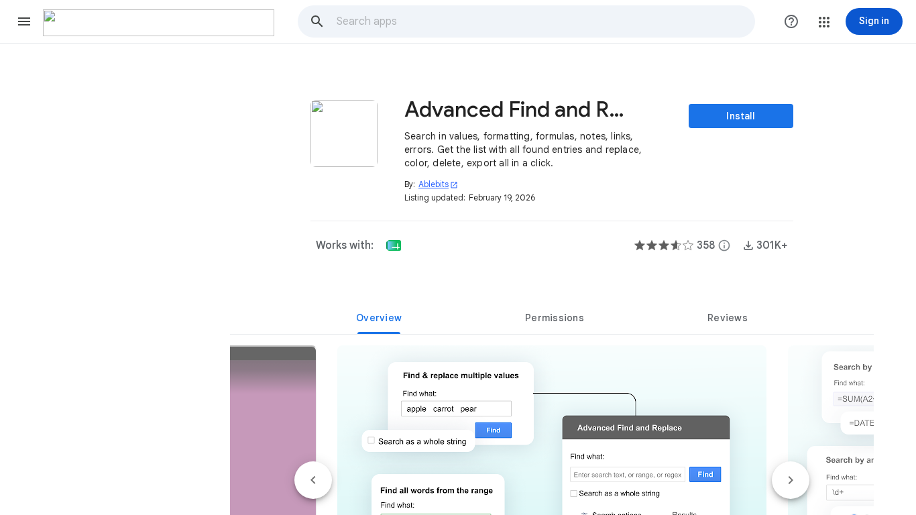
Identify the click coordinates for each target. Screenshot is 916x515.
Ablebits (438, 184)
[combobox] (545, 21)
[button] (24, 21)
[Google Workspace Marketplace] (158, 22)
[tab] (378, 318)
